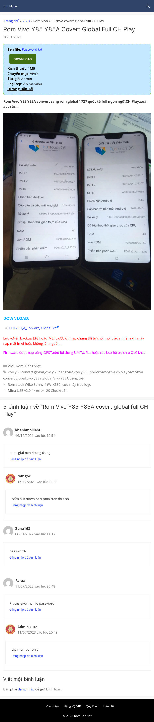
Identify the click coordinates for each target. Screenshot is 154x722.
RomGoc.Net (83, 716)
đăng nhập (26, 689)
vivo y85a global (40, 378)
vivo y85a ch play (114, 372)
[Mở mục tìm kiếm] (148, 6)
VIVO (26, 20)
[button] (20, 89)
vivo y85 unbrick (87, 372)
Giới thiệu (52, 706)
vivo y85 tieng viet (59, 372)
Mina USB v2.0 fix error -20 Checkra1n (38, 390)
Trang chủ (11, 20)
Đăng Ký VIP (72, 706)
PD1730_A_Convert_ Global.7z (32, 328)
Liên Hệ (108, 706)
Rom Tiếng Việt (28, 366)
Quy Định (92, 706)
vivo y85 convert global (26, 372)
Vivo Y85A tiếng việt (68, 378)
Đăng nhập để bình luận (25, 459)
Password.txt (32, 49)
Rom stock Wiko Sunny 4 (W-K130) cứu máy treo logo (49, 384)
